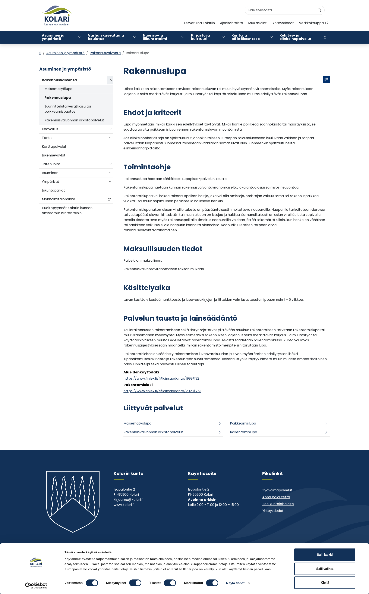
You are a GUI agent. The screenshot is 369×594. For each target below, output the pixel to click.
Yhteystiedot (283, 23)
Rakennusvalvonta (105, 52)
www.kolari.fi (124, 504)
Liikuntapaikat (53, 190)
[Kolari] (57, 15)
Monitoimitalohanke (58, 199)
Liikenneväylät (54, 155)
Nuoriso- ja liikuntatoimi (155, 37)
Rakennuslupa (57, 97)
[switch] (135, 582)
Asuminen (50, 172)
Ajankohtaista (231, 23)
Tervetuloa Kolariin (199, 23)
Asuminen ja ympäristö (53, 37)
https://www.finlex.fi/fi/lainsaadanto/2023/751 (162, 391)
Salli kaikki (325, 554)
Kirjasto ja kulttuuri (200, 37)
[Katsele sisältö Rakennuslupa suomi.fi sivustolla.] (326, 79)
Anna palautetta (276, 497)
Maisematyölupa (58, 88)
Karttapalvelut (54, 146)
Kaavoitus (50, 129)
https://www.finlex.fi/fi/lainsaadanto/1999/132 (161, 378)
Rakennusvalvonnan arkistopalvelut (74, 120)
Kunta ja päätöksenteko (245, 37)
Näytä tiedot (235, 583)
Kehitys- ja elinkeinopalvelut (296, 37)
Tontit (47, 137)
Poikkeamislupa (243, 423)
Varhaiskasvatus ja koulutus (106, 37)
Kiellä (325, 582)
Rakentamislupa (243, 432)
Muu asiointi (257, 23)
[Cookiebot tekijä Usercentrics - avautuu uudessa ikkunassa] (36, 585)
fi (40, 52)
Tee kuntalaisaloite (278, 503)
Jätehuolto (51, 164)
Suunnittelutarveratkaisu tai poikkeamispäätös (67, 109)
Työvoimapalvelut (277, 490)
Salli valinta (324, 568)
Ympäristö (50, 181)
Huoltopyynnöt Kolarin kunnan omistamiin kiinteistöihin (67, 210)
